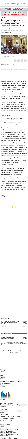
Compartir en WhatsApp (6, 434)
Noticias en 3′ (3, 381)
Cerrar (2, 412)
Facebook (15, 60)
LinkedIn (22, 60)
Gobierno (3, 195)
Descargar (2, 437)
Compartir (19, 405)
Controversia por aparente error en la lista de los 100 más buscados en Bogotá (10, 322)
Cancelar (7, 424)
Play (1, 378)
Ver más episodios (5, 405)
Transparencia (16, 350)
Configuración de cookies (7, 350)
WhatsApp (25, 60)
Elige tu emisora (21, 5)
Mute (1, 375)
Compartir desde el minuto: (8, 438)
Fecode (3, 196)
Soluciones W (22, 350)
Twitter (18, 60)
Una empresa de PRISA (14, 357)
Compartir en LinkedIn (6, 432)
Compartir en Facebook (6, 429)
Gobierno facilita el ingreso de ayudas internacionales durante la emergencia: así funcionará (10, 337)
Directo (19, 381)
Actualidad (4, 17)
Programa (13, 3)
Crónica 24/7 (3, 399)
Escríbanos (16, 352)
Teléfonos (11, 352)
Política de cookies (23, 349)
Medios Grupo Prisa (14, 360)
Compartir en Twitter (5, 431)
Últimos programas (12, 381)
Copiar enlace (4, 435)
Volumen (2, 377)
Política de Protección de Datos (12, 349)
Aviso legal (4, 349)
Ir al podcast (13, 405)
